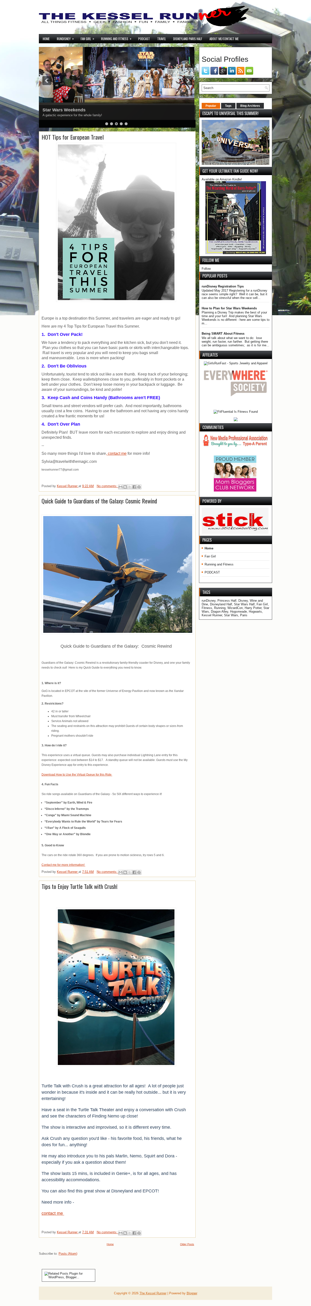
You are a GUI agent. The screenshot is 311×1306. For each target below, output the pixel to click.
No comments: (107, 486)
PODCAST (144, 38)
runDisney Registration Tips (223, 286)
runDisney (65, 38)
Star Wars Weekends (64, 109)
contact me (53, 1213)
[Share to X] (129, 486)
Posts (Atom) (68, 1253)
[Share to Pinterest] (139, 486)
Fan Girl (87, 38)
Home (46, 38)
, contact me (116, 453)
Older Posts (187, 1244)
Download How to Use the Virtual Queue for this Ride (77, 774)
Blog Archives (250, 105)
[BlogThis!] (125, 486)
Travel (161, 38)
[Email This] (120, 486)
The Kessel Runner (152, 1293)
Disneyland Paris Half (187, 38)
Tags (228, 105)
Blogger (192, 1293)
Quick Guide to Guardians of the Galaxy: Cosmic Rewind (99, 501)
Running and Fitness (116, 38)
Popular (211, 105)
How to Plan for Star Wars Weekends (229, 308)
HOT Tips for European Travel (73, 137)
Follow (206, 268)
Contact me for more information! (63, 865)
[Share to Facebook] (134, 486)
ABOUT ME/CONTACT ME (224, 38)
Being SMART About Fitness (223, 333)
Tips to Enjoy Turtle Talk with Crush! (80, 886)
